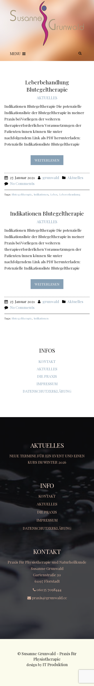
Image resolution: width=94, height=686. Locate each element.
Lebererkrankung (69, 194)
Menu (15, 53)
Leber (53, 194)
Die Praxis (47, 376)
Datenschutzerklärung (47, 391)
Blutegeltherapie (22, 194)
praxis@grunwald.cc (49, 597)
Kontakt (47, 361)
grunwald (50, 177)
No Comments (22, 183)
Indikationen (41, 194)
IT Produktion (55, 664)
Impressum (47, 383)
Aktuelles (47, 97)
